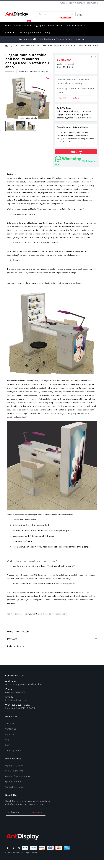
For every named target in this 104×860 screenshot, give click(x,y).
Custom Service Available (17, 776)
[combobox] (56, 14)
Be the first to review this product (33, 71)
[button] (47, 80)
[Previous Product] (91, 57)
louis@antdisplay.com (16, 700)
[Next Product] (95, 57)
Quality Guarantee (14, 781)
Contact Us (92, 3)
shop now (80, 39)
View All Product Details (68, 98)
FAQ (7, 739)
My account (11, 734)
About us (9, 723)
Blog (7, 745)
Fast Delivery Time (14, 770)
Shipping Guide (13, 750)
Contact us (10, 729)
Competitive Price (14, 787)
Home (8, 45)
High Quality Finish (14, 765)
